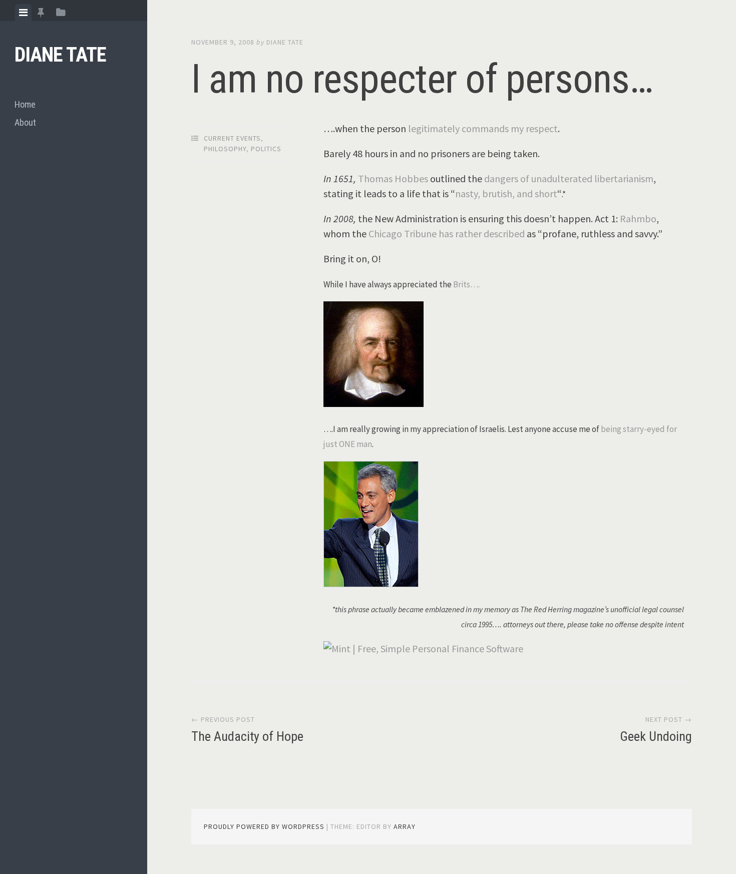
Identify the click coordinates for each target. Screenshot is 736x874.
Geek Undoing (656, 736)
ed (519, 233)
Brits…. (466, 284)
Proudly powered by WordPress (264, 826)
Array (405, 826)
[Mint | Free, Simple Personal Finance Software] (423, 648)
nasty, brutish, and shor (504, 193)
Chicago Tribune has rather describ (441, 233)
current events (232, 138)
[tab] (23, 12)
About (25, 122)
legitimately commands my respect (483, 128)
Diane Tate (60, 55)
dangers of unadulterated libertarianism (568, 178)
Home (25, 104)
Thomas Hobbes (393, 178)
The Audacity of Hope (247, 736)
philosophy (225, 148)
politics (266, 148)
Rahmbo (638, 218)
